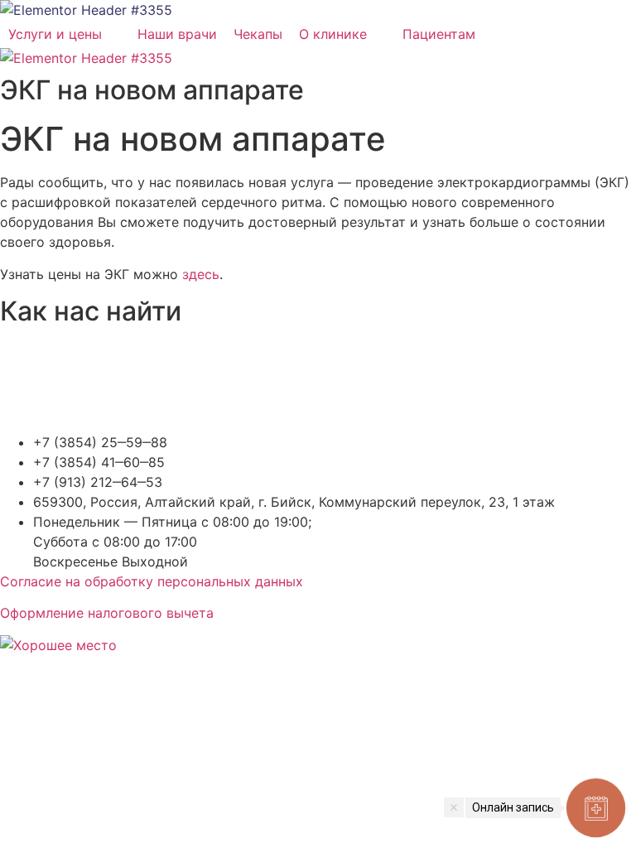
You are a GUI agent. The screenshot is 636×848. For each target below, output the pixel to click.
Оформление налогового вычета (107, 613)
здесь (200, 274)
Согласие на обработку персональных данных (151, 581)
